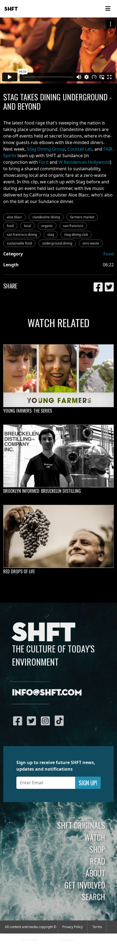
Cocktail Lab (79, 149)
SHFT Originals (81, 825)
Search (93, 896)
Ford (43, 162)
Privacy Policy (72, 927)
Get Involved (84, 885)
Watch (94, 837)
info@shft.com (47, 692)
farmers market (82, 217)
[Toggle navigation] (108, 9)
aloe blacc (14, 217)
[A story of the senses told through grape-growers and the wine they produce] (58, 536)
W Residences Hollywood (84, 162)
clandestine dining (46, 217)
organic (47, 225)
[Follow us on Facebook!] (19, 721)
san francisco (73, 225)
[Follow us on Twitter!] (33, 721)
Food (108, 254)
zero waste (90, 243)
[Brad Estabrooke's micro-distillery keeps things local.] (58, 456)
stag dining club (76, 234)
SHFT (11, 9)
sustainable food (19, 243)
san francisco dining (22, 234)
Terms (97, 927)
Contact (68, 940)
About (95, 873)
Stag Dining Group (46, 149)
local (27, 225)
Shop (97, 849)
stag (50, 234)
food (10, 225)
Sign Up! (88, 783)
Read (97, 861)
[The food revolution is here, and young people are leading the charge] (58, 376)
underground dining (57, 243)
